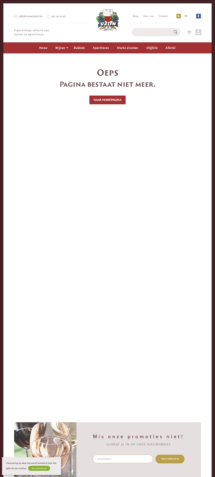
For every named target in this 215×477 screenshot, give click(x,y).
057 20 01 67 (58, 16)
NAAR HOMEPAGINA (107, 100)
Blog (135, 16)
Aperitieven (101, 48)
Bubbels (79, 48)
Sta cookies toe (39, 468)
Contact (163, 16)
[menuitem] (43, 47)
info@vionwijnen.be (30, 16)
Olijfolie (152, 48)
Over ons (148, 16)
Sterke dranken (127, 48)
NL (178, 16)
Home (43, 48)
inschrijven (170, 458)
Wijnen (60, 48)
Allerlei (171, 48)
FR (186, 16)
